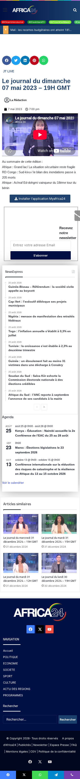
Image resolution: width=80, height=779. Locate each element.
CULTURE (9, 682)
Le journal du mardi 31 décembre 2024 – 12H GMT (20, 578)
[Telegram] (56, 775)
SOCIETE (9, 669)
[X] (40, 629)
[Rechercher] (75, 11)
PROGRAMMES (13, 695)
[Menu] (5, 11)
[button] (6, 60)
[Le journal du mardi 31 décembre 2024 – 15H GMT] (59, 524)
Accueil (8, 650)
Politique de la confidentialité (57, 751)
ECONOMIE (10, 663)
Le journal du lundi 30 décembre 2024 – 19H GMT (59, 578)
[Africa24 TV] (24, 9)
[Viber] (72, 775)
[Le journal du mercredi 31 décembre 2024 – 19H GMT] (20, 524)
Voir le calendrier (13, 483)
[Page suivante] (44, 407)
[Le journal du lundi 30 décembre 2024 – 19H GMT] (59, 563)
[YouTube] (49, 629)
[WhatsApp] (40, 775)
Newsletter (40, 744)
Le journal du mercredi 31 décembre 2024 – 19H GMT (20, 539)
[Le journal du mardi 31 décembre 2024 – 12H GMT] (20, 563)
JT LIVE (8, 71)
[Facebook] (30, 629)
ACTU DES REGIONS (16, 689)
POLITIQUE (10, 657)
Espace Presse (59, 744)
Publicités (24, 744)
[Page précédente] (37, 407)
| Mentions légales (16, 751)
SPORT (8, 676)
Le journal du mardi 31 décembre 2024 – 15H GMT (59, 539)
